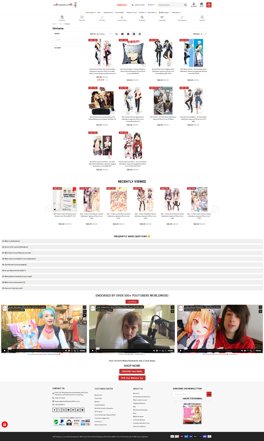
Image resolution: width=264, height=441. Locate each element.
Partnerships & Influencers (141, 396)
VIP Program (98, 411)
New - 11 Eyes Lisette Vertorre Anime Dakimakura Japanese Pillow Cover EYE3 (118, 216)
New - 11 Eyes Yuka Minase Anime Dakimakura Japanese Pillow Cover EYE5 (145, 216)
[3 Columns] (128, 34)
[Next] (215, 209)
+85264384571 (60, 404)
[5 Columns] (139, 34)
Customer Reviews (139, 420)
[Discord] (73, 409)
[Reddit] (77, 409)
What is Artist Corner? (140, 400)
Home (54, 24)
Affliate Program (138, 416)
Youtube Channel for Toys (141, 423)
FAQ (134, 406)
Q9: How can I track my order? (12, 288)
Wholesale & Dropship (140, 410)
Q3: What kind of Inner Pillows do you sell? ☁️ (17, 253)
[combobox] (172, 4)
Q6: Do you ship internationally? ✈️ (14, 270)
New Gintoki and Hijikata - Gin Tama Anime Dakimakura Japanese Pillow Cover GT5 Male (193, 119)
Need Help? (175, 12)
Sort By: (93, 34)
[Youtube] (68, 409)
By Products (152, 12)
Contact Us (98, 421)
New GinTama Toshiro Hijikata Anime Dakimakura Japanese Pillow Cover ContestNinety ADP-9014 (163, 71)
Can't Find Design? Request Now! (105, 415)
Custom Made (119, 12)
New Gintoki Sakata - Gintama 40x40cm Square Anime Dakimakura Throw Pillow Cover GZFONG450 (132, 71)
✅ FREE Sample (164, 12)
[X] (59, 409)
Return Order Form (101, 425)
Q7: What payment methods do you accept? (17, 276)
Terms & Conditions (139, 426)
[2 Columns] (122, 34)
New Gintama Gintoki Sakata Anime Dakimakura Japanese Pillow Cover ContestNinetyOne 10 (133, 119)
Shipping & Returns (139, 403)
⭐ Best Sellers (90, 12)
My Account (98, 395)
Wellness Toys (131, 12)
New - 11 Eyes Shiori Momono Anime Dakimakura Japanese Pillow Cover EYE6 (172, 216)
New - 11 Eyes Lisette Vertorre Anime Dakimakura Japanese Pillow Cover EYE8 (199, 216)
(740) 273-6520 (60, 398)
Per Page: (196, 34)
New (99, 12)
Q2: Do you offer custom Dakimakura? (15, 247)
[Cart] (209, 4)
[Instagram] (63, 409)
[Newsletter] (209, 394)
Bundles (142, 12)
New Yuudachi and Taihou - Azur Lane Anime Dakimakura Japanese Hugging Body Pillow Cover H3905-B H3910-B (133, 164)
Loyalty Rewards (100, 405)
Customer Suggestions (102, 418)
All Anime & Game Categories (104, 408)
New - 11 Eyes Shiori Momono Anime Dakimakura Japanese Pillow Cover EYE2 (91, 216)
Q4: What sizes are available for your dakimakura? (19, 259)
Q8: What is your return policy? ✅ (13, 282)
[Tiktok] (82, 409)
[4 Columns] (134, 34)
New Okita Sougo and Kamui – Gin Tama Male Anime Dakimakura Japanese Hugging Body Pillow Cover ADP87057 (102, 164)
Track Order (98, 398)
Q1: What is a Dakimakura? (11, 241)
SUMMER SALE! (122, 5)
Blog (134, 413)
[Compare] (67, 214)
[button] (61, 18)
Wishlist (97, 401)
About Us (136, 393)
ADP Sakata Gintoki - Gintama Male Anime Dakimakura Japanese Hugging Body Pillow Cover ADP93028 (193, 71)
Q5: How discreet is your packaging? (14, 264)
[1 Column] (116, 34)
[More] (94, 12)
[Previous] (49, 209)
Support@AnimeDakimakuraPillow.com (67, 401)
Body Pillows (108, 12)
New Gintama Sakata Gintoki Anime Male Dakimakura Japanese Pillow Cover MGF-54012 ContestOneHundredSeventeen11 (102, 71)
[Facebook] (54, 409)
